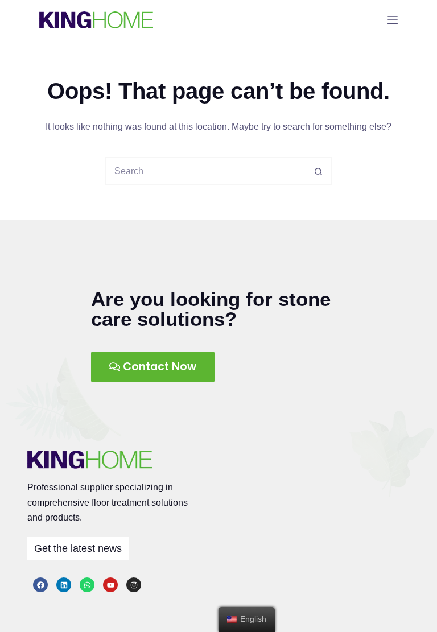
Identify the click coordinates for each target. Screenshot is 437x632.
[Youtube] (110, 584)
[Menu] (392, 20)
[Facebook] (40, 584)
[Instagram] (133, 584)
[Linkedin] (63, 584)
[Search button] (318, 171)
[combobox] (205, 171)
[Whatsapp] (87, 584)
